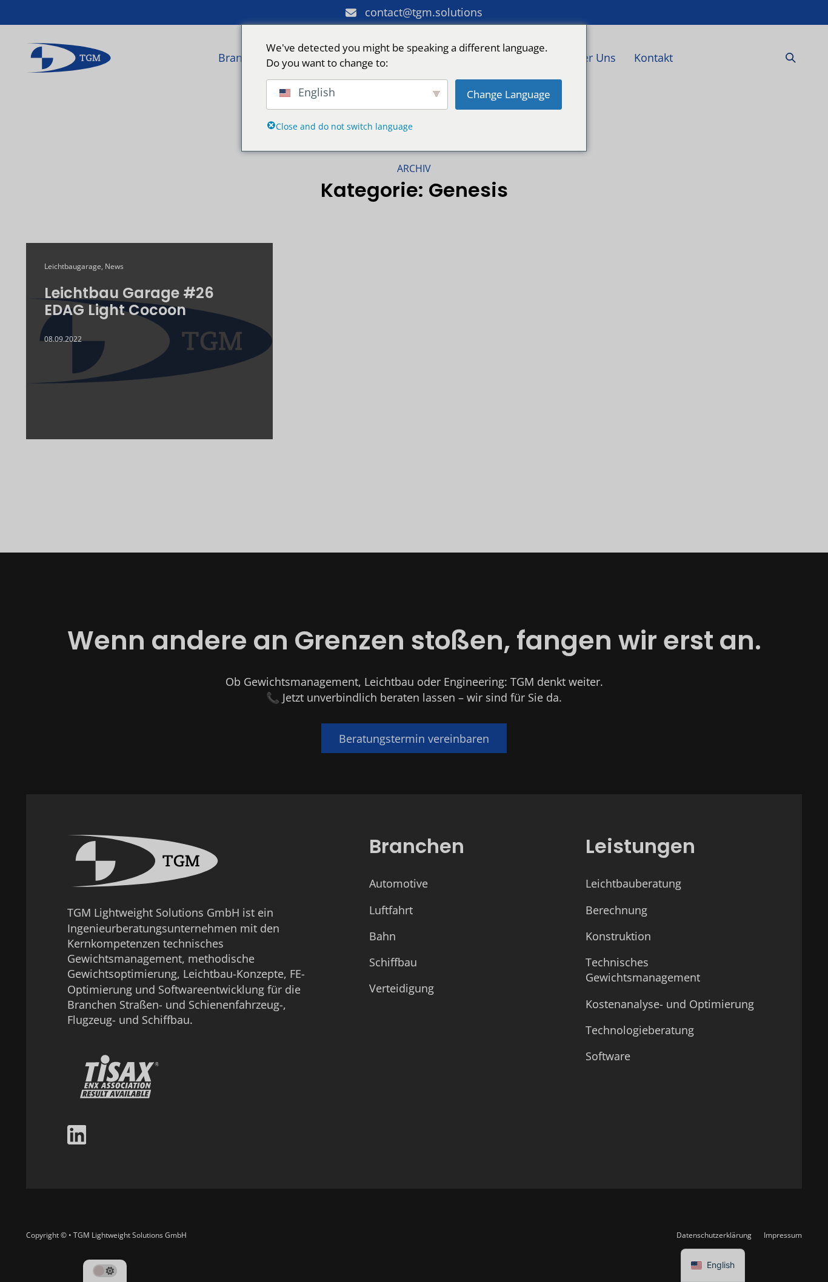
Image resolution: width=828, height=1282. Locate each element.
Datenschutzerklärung (714, 1235)
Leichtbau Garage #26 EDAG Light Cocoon (129, 301)
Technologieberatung (640, 1030)
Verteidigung (401, 988)
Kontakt (653, 57)
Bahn (382, 936)
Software (608, 1056)
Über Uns (592, 57)
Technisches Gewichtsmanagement (643, 970)
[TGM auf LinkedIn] (77, 1136)
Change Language (508, 94)
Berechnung (616, 910)
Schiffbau (393, 962)
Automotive (398, 883)
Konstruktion (618, 936)
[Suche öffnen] (791, 58)
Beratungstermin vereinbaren (414, 738)
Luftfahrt (391, 910)
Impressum (783, 1235)
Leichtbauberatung (633, 883)
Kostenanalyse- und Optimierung (670, 1004)
